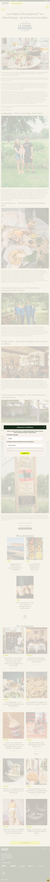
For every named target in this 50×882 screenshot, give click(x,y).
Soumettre (25, 453)
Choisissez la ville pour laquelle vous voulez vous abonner (20, 441)
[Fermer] (44, 427)
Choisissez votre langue (12, 434)
